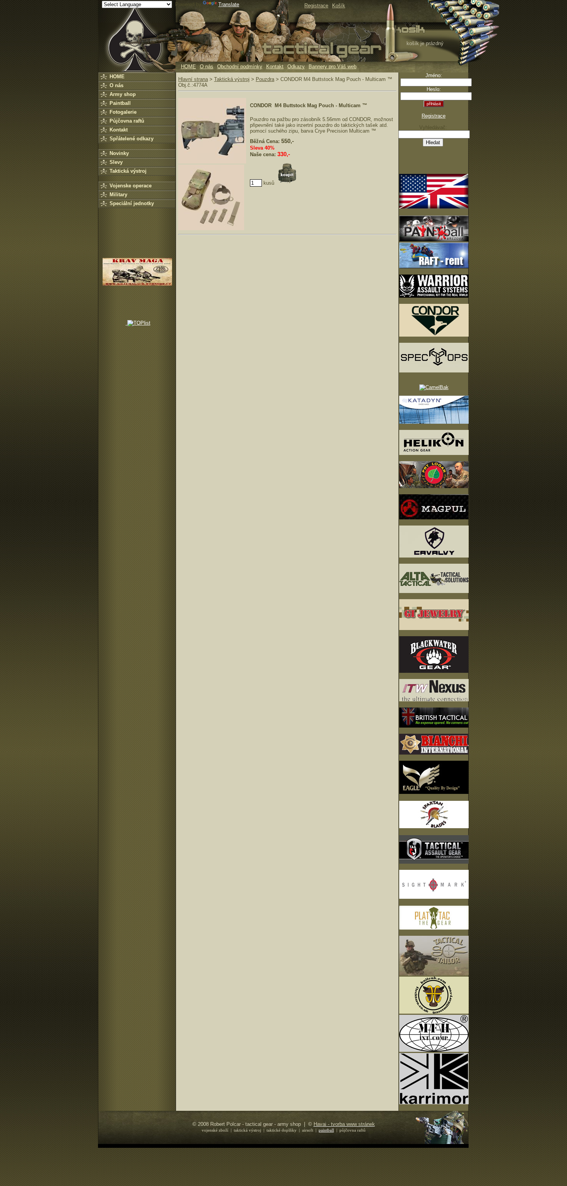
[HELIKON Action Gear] (434, 453)
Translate (228, 4)
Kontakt (275, 66)
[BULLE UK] (434, 1012)
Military (118, 194)
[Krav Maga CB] (137, 284)
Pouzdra (265, 79)
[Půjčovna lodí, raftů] (434, 267)
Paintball (120, 103)
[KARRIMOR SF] (434, 1102)
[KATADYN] (434, 422)
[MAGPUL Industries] (434, 518)
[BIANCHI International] (434, 753)
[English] (433, 207)
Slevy (116, 162)
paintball (326, 1130)
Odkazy (296, 66)
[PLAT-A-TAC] (434, 928)
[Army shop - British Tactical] (434, 726)
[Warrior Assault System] (434, 296)
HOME (188, 66)
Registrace (434, 116)
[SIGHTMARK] (434, 897)
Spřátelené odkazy (132, 139)
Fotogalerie (123, 112)
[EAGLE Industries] (434, 792)
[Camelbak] (434, 387)
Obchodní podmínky (239, 66)
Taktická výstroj (128, 171)
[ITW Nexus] (434, 700)
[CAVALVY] (434, 556)
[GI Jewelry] (434, 628)
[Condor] (434, 335)
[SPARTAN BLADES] (434, 826)
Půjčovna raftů (127, 121)
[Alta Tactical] (434, 591)
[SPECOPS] (434, 371)
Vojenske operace (131, 186)
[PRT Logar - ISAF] (434, 486)
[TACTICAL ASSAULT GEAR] (434, 862)
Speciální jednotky (132, 203)
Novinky (119, 153)
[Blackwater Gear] (434, 671)
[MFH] (434, 1050)
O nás (206, 66)
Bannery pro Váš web (332, 66)
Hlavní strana (193, 79)
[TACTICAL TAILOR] (434, 974)
